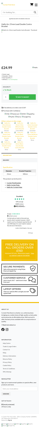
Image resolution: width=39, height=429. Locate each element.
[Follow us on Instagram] (7, 329)
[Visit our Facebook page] (2, 329)
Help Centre (6, 343)
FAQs (4, 353)
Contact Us (6, 349)
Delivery (6, 160)
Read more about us (9, 325)
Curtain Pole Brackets (14, 183)
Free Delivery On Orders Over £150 (20, 18)
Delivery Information (9, 356)
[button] (3, 221)
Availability (7, 87)
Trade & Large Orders (9, 346)
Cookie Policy (7, 365)
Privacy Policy (7, 362)
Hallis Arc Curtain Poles (14, 187)
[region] (19, 221)
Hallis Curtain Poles (13, 185)
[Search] (35, 12)
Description (7, 155)
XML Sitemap (7, 372)
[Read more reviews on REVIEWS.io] (19, 206)
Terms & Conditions (9, 368)
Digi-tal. (10, 420)
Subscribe (6, 394)
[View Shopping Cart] (31, 5)
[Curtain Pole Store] (8, 4)
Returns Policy (7, 359)
